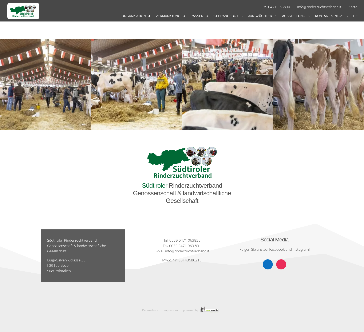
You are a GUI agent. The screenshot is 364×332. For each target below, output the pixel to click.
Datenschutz (150, 310)
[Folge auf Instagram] (281, 264)
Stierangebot (225, 16)
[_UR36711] (45, 129)
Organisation (134, 16)
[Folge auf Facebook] (268, 264)
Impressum (170, 310)
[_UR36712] (136, 129)
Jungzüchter (260, 16)
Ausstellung (293, 16)
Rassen (196, 16)
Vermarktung (168, 16)
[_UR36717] (318, 129)
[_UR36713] (227, 129)
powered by (191, 310)
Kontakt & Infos (329, 16)
